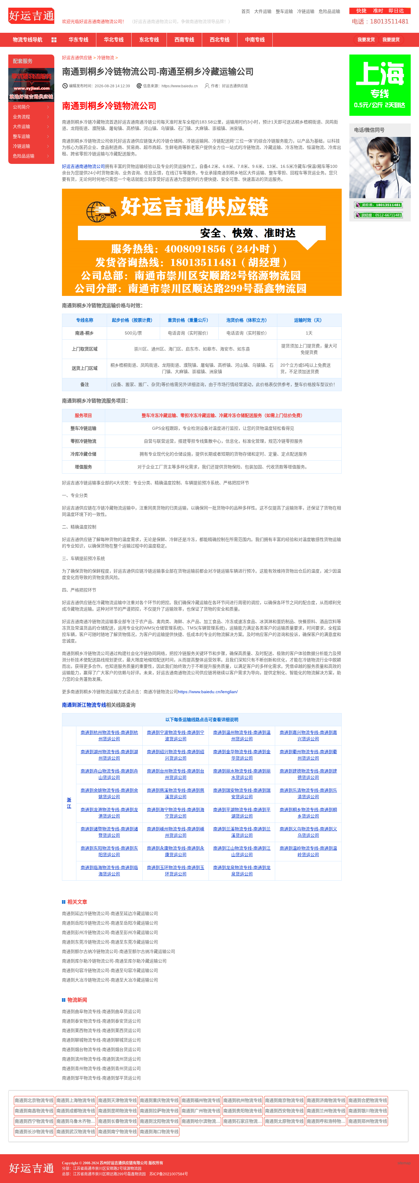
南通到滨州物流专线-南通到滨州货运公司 (101, 1058)
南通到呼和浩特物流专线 (327, 1121)
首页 (245, 11)
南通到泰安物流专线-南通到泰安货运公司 (101, 1021)
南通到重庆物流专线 (159, 1100)
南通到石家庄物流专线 (243, 1121)
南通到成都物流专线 (75, 1110)
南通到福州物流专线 (201, 1100)
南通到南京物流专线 (284, 1100)
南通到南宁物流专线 (117, 1131)
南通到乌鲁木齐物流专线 (76, 1121)
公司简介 (21, 106)
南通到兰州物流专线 (326, 1110)
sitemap (404, 1163)
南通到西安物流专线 (284, 1110)
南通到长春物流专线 (117, 1121)
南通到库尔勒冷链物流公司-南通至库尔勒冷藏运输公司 (114, 960)
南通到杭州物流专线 (242, 1100)
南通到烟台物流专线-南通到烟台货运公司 (101, 1049)
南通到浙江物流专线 (84, 705)
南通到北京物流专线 (34, 1100)
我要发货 (366, 39)
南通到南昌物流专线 (34, 1110)
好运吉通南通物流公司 (83, 166)
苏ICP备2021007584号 (168, 1174)
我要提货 (391, 39)
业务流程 (21, 116)
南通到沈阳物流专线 (159, 1121)
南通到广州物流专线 (201, 1110)
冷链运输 (305, 11)
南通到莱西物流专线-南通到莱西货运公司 (101, 1030)
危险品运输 (329, 11)
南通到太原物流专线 (284, 1121)
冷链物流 (105, 57)
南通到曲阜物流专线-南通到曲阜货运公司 (101, 1011)
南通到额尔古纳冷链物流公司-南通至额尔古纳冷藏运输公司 (118, 951)
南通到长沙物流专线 (34, 1131)
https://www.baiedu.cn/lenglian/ (208, 691)
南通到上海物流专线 (75, 1100)
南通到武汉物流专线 (75, 1131)
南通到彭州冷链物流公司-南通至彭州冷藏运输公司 (110, 932)
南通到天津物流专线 (117, 1100)
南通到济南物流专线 (326, 1100)
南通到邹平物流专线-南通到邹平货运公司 (101, 1077)
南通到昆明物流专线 (117, 1110)
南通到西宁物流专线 (34, 1121)
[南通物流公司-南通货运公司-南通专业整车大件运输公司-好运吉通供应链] (31, 16)
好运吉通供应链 (77, 57)
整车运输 (284, 11)
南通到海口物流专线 (159, 1131)
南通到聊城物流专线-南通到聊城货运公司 (101, 1039)
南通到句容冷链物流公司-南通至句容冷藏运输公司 (110, 970)
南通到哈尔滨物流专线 (201, 1121)
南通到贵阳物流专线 (242, 1110)
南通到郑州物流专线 (367, 1121)
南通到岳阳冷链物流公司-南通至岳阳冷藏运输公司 (110, 922)
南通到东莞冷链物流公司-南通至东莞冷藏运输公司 (110, 941)
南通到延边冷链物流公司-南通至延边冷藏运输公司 (110, 913)
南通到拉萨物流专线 (159, 1110)
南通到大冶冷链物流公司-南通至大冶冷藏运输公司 (110, 979)
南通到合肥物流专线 (367, 1100)
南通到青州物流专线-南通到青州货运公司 (101, 1068)
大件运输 (262, 11)
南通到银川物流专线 (367, 1110)
